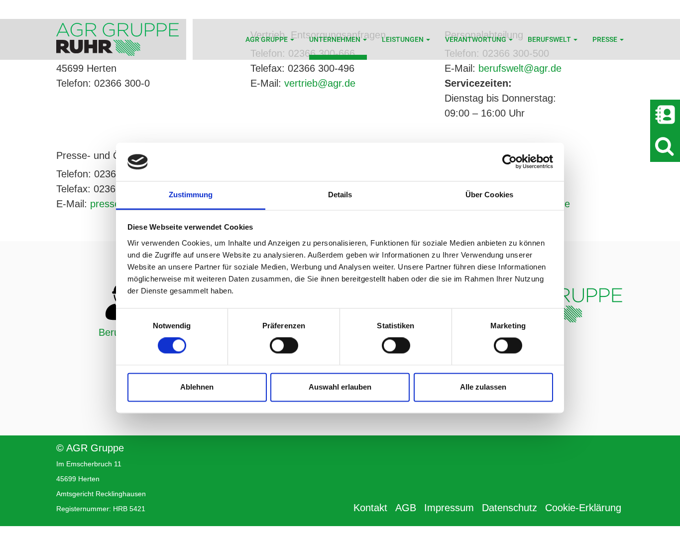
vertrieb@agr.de (319, 83)
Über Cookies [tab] (489, 194)
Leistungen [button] (403, 39)
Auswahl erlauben (340, 387)
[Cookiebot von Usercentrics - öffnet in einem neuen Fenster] (509, 161)
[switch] (284, 346)
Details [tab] (340, 194)
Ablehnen (197, 387)
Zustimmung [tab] (191, 194)
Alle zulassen (483, 387)
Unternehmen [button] (335, 39)
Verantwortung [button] (476, 39)
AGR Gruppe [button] (267, 39)
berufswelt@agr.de (520, 68)
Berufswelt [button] (550, 39)
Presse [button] (605, 39)
